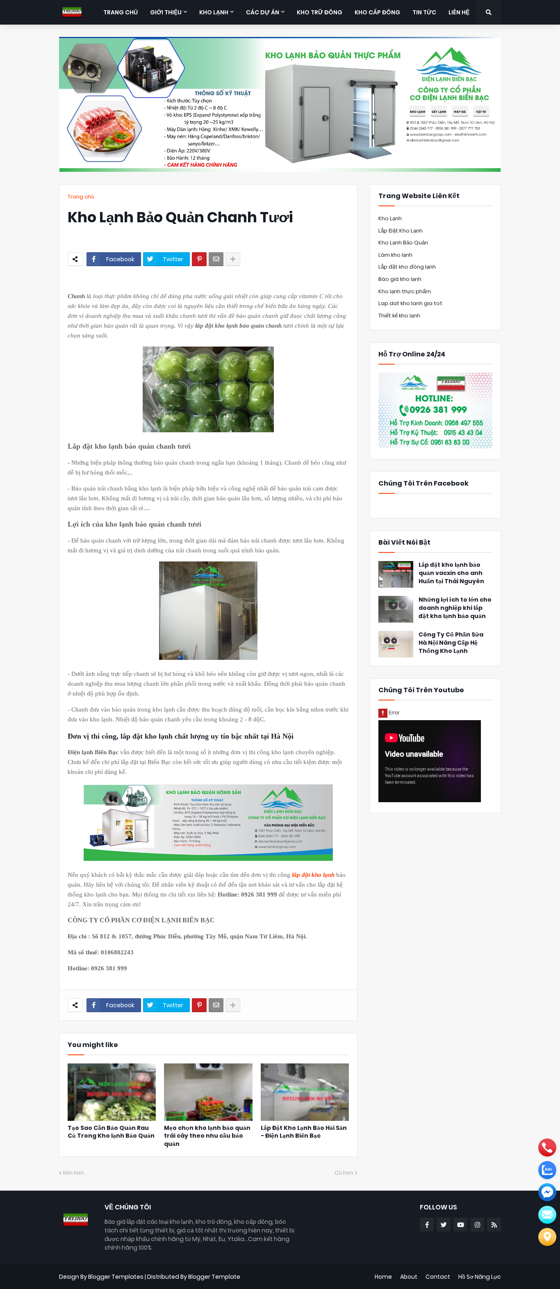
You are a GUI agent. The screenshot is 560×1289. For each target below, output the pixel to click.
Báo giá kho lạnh (399, 279)
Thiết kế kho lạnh (399, 315)
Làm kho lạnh (395, 255)
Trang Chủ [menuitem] (120, 12)
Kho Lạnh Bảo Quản (403, 242)
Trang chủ (81, 197)
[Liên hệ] (547, 1237)
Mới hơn (73, 1173)
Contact (438, 1277)
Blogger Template (214, 1277)
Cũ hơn (344, 1173)
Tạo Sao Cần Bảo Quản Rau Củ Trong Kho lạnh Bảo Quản (111, 1132)
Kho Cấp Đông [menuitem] (377, 12)
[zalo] (547, 1170)
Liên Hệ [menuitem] (458, 12)
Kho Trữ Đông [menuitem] (319, 12)
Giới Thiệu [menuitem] (166, 12)
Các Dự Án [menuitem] (262, 12)
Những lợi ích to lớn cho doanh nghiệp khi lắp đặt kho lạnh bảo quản (455, 608)
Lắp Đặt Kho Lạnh (400, 231)
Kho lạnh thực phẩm (404, 291)
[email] (547, 1192)
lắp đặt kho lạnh (314, 875)
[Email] (216, 259)
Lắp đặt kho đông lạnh (407, 267)
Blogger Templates (115, 1277)
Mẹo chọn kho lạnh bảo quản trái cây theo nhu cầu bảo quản (207, 1136)
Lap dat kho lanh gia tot (410, 303)
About (408, 1277)
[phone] (547, 1147)
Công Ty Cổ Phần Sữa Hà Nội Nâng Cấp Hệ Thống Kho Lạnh (451, 643)
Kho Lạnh (390, 218)
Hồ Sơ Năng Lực (479, 1277)
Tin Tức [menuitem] (424, 12)
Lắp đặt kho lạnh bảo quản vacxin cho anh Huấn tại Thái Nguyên (451, 573)
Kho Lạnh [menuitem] (213, 12)
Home (383, 1277)
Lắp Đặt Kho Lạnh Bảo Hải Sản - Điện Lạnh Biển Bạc (304, 1132)
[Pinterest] (199, 259)
